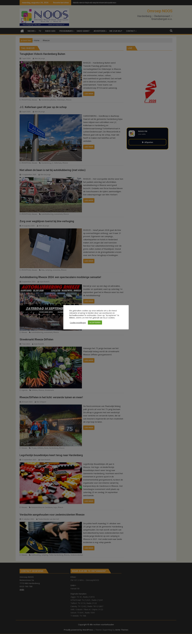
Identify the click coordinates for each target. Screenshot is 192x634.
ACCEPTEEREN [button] (94, 322)
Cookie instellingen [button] (78, 322)
